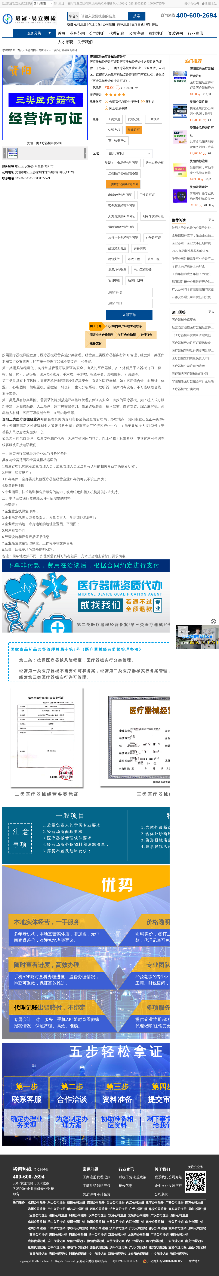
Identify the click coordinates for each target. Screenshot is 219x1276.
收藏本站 (211, 3)
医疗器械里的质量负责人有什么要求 (193, 358)
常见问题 (90, 1169)
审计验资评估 (117, 140)
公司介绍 (175, 1177)
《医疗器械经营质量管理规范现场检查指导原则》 (193, 335)
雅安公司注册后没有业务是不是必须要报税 (193, 258)
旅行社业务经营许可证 (123, 237)
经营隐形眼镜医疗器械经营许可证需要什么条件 (193, 327)
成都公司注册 (37, 1202)
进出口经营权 (155, 162)
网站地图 (194, 1261)
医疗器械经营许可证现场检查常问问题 (193, 343)
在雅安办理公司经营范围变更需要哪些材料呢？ (193, 297)
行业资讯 (126, 1169)
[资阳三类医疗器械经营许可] (45, 139)
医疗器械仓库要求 (184, 319)
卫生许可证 (147, 195)
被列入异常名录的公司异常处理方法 (193, 227)
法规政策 (139, 1177)
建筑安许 (114, 259)
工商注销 (154, 119)
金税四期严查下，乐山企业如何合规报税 (193, 235)
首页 (20, 50)
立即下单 (129, 315)
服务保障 (96, 101)
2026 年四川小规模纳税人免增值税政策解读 (193, 251)
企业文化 (161, 1185)
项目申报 (114, 280)
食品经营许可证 (127, 162)
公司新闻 (161, 1194)
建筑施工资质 (117, 248)
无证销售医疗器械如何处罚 (190, 373)
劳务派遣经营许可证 (121, 205)
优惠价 (97, 87)
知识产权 (114, 130)
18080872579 (156, 3)
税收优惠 (125, 1185)
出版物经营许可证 (120, 195)
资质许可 (43, 50)
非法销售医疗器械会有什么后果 (193, 381)
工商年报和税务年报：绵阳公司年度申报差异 (193, 274)
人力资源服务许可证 (121, 216)
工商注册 (114, 119)
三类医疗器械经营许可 (64, 50)
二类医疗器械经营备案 (123, 173)
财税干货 (125, 1177)
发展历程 (175, 1185)
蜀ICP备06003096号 (125, 1261)
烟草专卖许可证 (153, 216)
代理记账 (134, 119)
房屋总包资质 (117, 269)
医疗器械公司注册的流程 (188, 366)
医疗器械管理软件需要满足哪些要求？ (193, 350)
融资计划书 (135, 280)
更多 (212, 220)
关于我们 (162, 1169)
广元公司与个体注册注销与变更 (193, 289)
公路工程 (154, 259)
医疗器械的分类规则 (185, 389)
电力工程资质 (143, 269)
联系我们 (161, 1177)
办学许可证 (153, 237)
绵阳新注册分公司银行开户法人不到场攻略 (193, 281)
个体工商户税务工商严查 (188, 266)
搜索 (136, 16)
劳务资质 (140, 248)
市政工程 (134, 259)
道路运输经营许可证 (121, 227)
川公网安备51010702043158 (165, 1261)
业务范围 (30, 50)
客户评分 (96, 94)
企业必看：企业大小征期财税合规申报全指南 (193, 243)
